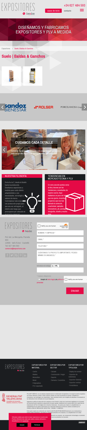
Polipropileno (37, 383)
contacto (67, 10)
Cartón (35, 371)
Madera (35, 374)
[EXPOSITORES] (18, 9)
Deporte (53, 377)
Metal (34, 380)
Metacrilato (36, 377)
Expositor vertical (75, 382)
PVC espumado (38, 386)
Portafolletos (73, 385)
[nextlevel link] (81, 422)
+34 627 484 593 (74, 5)
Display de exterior (75, 371)
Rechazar (37, 425)
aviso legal (50, 279)
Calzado (53, 371)
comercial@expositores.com (15, 248)
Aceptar (22, 425)
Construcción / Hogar (58, 374)
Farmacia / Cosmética (58, 380)
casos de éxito (53, 10)
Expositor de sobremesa (73, 375)
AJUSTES (25, 421)
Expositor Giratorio (75, 379)
